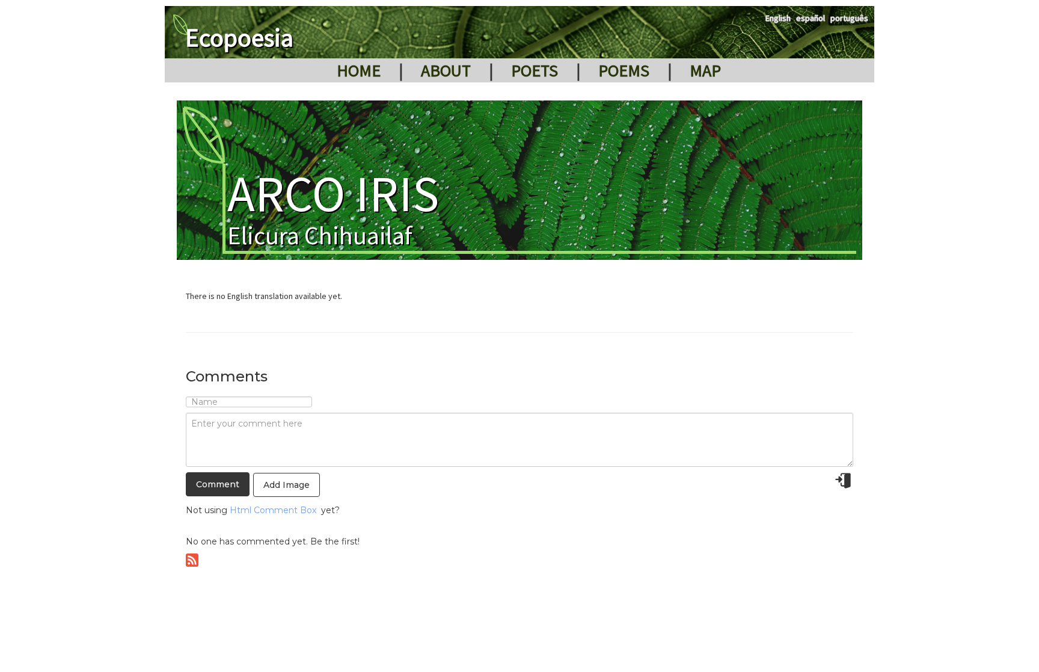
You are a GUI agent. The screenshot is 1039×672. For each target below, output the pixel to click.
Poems (623, 70)
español (810, 18)
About (446, 70)
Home (359, 70)
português (849, 18)
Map (705, 70)
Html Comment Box (273, 510)
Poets (534, 70)
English (778, 18)
